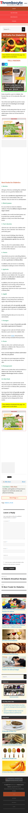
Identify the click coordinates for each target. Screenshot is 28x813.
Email (5, 548)
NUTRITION (14, 13)
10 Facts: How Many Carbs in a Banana (13, 772)
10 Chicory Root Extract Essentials (12, 745)
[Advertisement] (9, 143)
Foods (11, 502)
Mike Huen (8, 482)
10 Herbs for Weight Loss (9, 758)
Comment (6, 521)
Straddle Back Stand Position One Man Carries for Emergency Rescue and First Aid (14, 707)
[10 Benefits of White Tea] (14, 725)
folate (12, 335)
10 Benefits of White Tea (9, 731)
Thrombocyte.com (13, 784)
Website (5, 555)
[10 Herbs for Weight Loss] (14, 752)
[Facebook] (3, 64)
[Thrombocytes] (14, 779)
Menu (25, 3)
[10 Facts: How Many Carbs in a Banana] (14, 766)
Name (5, 541)
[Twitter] (6, 64)
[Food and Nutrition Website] (11, 3)
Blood (23, 482)
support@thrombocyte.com (16, 786)
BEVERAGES (14, 17)
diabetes (7, 502)
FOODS (14, 21)
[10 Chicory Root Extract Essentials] (14, 738)
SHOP (14, 8)
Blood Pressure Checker (14, 696)
